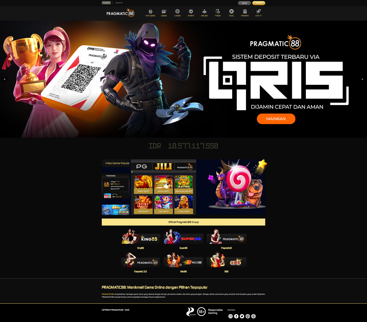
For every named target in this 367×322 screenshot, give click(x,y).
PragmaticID (226, 247)
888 (226, 271)
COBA (143, 178)
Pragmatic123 (140, 271)
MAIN (143, 185)
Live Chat (106, 3)
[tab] (142, 166)
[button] (4, 79)
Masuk (244, 3)
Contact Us (118, 3)
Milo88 (183, 271)
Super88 (183, 247)
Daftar (259, 3)
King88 (140, 247)
